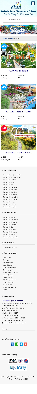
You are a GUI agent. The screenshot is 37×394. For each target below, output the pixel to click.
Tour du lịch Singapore (10, 232)
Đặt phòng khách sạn (9, 280)
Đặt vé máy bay (8, 262)
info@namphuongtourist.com (17, 323)
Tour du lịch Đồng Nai (9, 207)
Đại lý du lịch (7, 257)
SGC (26, 379)
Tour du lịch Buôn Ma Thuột (11, 177)
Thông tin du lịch (8, 270)
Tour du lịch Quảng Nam (10, 187)
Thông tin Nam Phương (10, 272)
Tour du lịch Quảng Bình (10, 197)
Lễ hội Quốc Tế (7, 277)
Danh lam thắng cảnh (9, 267)
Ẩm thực (5, 260)
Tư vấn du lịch (7, 285)
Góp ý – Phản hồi (8, 282)
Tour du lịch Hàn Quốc (10, 222)
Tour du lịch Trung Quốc (10, 237)
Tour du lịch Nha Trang (10, 189)
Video (5, 290)
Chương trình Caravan (10, 247)
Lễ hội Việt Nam (8, 275)
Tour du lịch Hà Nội (9, 182)
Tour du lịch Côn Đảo (9, 180)
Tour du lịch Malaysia (9, 229)
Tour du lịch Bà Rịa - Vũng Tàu (12, 175)
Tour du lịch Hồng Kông (10, 224)
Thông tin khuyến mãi (9, 287)
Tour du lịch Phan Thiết (10, 192)
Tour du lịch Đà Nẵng (9, 204)
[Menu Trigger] (33, 3)
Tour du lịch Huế (8, 185)
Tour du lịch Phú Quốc (10, 194)
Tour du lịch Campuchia (10, 219)
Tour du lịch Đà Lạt (9, 202)
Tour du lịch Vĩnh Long (10, 199)
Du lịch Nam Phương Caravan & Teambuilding (18, 5)
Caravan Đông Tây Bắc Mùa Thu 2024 (18, 153)
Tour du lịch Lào (8, 227)
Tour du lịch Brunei (9, 217)
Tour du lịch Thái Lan (9, 234)
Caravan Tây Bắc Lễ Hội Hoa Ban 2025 (18, 112)
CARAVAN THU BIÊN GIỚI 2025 (18, 71)
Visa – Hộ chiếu (8, 265)
